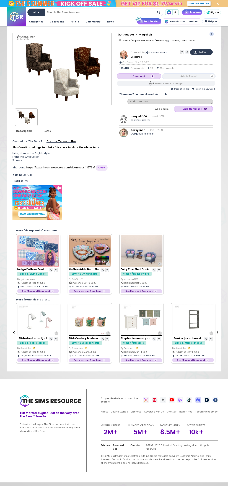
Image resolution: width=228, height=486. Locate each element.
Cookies (135, 445)
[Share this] (187, 52)
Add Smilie (162, 109)
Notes (47, 131)
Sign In (214, 12)
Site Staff (172, 411)
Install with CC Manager (168, 83)
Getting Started (119, 411)
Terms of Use (118, 447)
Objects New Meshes (143, 40)
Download (139, 76)
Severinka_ (137, 57)
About (104, 411)
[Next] (218, 332)
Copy (101, 167)
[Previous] (14, 332)
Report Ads (185, 411)
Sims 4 (126, 40)
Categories (36, 21)
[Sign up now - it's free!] (37, 202)
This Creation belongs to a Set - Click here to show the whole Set (54, 147)
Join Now (195, 12)
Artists (75, 21)
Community (93, 21)
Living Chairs (188, 40)
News (110, 21)
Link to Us (136, 411)
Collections (57, 21)
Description (24, 131)
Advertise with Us (154, 411)
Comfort (174, 40)
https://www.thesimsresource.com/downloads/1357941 (60, 167)
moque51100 (139, 116)
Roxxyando (138, 130)
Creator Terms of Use (61, 141)
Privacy (105, 445)
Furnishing (162, 40)
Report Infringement (206, 411)
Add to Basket (188, 76)
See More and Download (36, 291)
